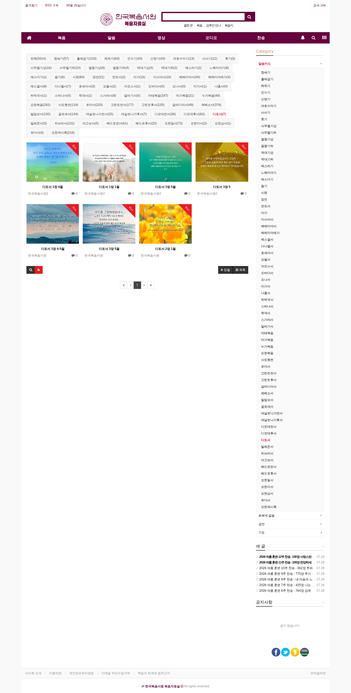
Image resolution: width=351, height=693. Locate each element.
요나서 (265, 279)
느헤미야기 (268, 173)
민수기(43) (134, 58)
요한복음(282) (40, 105)
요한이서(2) (199, 123)
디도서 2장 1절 (165, 249)
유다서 (265, 500)
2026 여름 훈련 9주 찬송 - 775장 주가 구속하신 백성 (294, 574)
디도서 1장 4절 (52, 187)
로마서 (265, 366)
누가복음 (267, 346)
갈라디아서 (268, 386)
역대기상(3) (145, 68)
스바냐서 (267, 306)
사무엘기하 (268, 132)
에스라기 (267, 166)
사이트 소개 (33, 673)
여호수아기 (268, 106)
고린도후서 (268, 380)
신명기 (265, 99)
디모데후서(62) (194, 114)
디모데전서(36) (165, 114)
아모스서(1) (132, 86)
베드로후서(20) (146, 123)
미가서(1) (200, 86)
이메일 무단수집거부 (115, 673)
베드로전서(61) (117, 123)
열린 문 (188, 25)
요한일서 (267, 480)
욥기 (264, 186)
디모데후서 (268, 433)
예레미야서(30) (189, 77)
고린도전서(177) (122, 105)
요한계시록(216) (63, 132)
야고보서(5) (90, 123)
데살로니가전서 (272, 413)
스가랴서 (267, 320)
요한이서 (267, 487)
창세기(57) (61, 58)
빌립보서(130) (40, 114)
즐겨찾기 (31, 5)
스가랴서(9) (108, 95)
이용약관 (55, 673)
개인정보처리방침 (81, 673)
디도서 (265, 440)
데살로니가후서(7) (134, 114)
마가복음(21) (185, 95)
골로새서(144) (68, 114)
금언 (261, 524)
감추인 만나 (213, 25)
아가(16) (139, 77)
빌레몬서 (267, 447)
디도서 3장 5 (221, 187)
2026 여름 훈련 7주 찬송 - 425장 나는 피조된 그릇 (293, 585)
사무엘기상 (268, 126)
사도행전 (267, 360)
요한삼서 (267, 493)
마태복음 (267, 333)
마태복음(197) (158, 95)
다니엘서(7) (63, 86)
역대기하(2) (169, 68)
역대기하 (267, 159)
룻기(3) (230, 58)
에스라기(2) (193, 68)
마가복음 (267, 340)
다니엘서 (267, 246)
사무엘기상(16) (41, 68)
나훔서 (265, 293)
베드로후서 (268, 473)
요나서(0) (179, 86)
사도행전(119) (68, 105)
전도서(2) (118, 77)
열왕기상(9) (97, 68)
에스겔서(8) (39, 86)
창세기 (265, 72)
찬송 (261, 37)
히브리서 (267, 453)
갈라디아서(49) (182, 105)
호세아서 (267, 253)
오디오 (211, 37)
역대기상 (267, 152)
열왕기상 (267, 139)
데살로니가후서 (272, 420)
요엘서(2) (109, 86)
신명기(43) (157, 58)
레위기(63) (112, 58)
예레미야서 (268, 226)
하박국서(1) (39, 95)
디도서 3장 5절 (165, 187)
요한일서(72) (174, 123)
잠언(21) (98, 77)
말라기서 (267, 326)
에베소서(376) (211, 105)
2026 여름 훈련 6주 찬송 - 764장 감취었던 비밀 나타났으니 (299, 590)
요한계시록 (268, 507)
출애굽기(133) (87, 58)
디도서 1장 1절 (109, 187)
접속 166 (319, 5)
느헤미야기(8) (219, 68)
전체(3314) (38, 58)
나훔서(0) (221, 86)
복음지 (229, 25)
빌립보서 (267, 400)
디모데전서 (268, 426)
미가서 (265, 286)
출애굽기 (267, 79)
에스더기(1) (39, 77)
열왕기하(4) (121, 68)
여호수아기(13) (183, 58)
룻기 (264, 119)
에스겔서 (267, 239)
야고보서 (267, 460)
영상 (161, 37)
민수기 (265, 92)
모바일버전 (318, 673)
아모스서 (267, 266)
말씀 (111, 37)
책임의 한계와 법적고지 (154, 673)
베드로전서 (268, 467)
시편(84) (79, 77)
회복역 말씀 (266, 515)
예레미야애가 (270, 233)
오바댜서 (267, 273)
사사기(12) (209, 58)
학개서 (265, 313)
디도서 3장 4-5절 (52, 249)
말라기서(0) (132, 95)
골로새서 (267, 406)
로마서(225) (94, 105)
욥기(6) (60, 77)
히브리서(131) (65, 123)
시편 (264, 193)
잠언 (264, 199)
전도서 (265, 206)
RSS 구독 (52, 5)
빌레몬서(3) (39, 123)
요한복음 (267, 353)
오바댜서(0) (156, 86)
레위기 (265, 86)
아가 (264, 213)
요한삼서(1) (223, 123)
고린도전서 (268, 373)
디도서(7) (219, 114)
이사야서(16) (162, 77)
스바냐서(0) (63, 95)
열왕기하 (267, 146)
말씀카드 (264, 64)
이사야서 (267, 219)
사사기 (265, 112)
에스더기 (267, 179)
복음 (199, 25)
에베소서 (267, 393)
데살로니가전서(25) (99, 114)
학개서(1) (85, 95)
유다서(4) (37, 132)
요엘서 (265, 259)
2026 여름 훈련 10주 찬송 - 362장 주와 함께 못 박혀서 (296, 568)
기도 (261, 532)
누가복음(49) (211, 95)
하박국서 (267, 300)
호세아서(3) (87, 86)
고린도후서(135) (153, 105)
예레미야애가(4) (219, 77)
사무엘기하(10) (70, 68)
